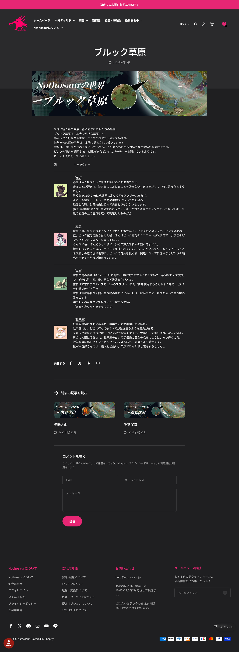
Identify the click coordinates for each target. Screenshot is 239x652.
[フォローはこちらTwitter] (19, 626)
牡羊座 (80, 319)
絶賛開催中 (132, 20)
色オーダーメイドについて (78, 597)
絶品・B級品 (113, 20)
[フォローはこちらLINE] (55, 626)
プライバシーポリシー (141, 463)
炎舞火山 (60, 424)
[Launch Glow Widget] (8, 643)
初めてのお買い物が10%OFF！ (119, 4)
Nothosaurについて (46, 27)
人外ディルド (63, 20)
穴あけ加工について (74, 610)
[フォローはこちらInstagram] (37, 626)
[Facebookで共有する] (70, 363)
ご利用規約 (15, 610)
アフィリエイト (18, 590)
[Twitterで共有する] (79, 363)
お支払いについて (73, 584)
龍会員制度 (15, 584)
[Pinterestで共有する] (88, 363)
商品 (82, 20)
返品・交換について (74, 590)
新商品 (96, 20)
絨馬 (78, 226)
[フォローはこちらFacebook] (10, 626)
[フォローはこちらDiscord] (28, 626)
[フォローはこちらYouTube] (46, 626)
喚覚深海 (130, 424)
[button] (224, 24)
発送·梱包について (74, 577)
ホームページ (42, 20)
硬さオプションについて (77, 603)
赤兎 (78, 177)
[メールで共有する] (97, 363)
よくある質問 (16, 597)
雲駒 (78, 271)
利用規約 (165, 463)
